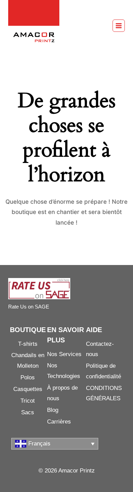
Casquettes (27, 389)
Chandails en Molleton (27, 360)
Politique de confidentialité (103, 371)
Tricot (27, 401)
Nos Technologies (63, 370)
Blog (52, 410)
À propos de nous (62, 393)
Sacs (27, 412)
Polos (27, 377)
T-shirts (28, 344)
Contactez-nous (100, 349)
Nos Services (64, 354)
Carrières (59, 421)
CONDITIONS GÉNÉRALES (104, 393)
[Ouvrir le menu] (119, 26)
